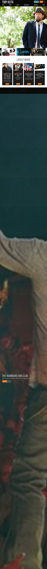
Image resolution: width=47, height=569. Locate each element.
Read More (7, 83)
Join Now (4, 381)
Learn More (18, 54)
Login (9, 381)
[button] (1, 52)
